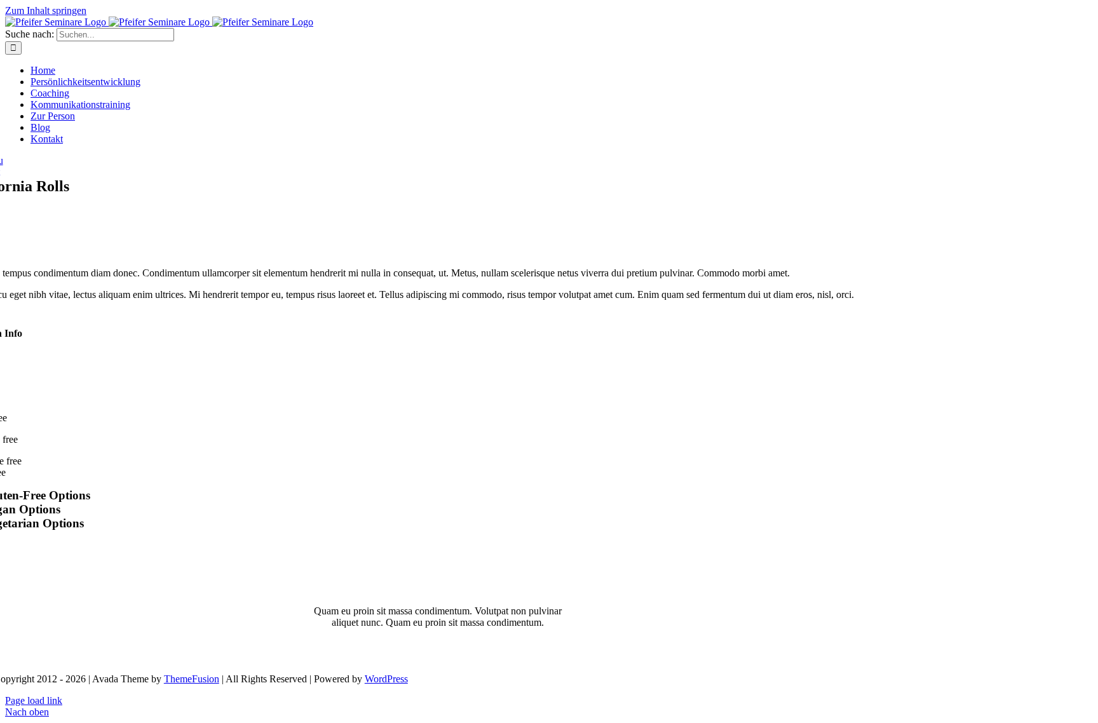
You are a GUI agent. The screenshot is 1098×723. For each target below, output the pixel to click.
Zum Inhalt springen (45, 10)
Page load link (33, 700)
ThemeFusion (191, 678)
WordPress (386, 678)
